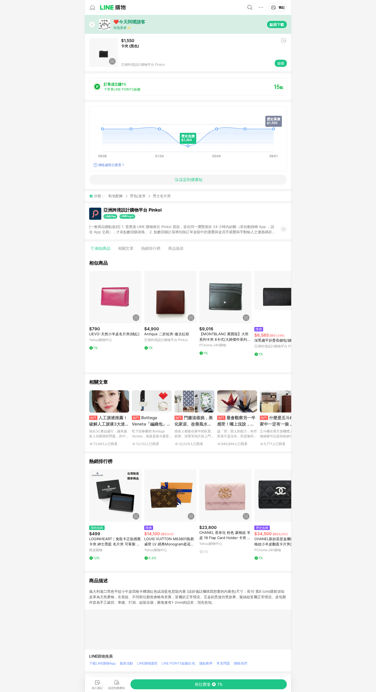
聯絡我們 (240, 663)
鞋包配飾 (115, 196)
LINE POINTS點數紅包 (178, 663)
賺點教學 (205, 663)
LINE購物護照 (147, 663)
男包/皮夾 (138, 196)
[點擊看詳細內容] (115, 297)
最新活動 (126, 663)
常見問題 (223, 663)
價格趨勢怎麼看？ (111, 165)
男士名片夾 (162, 196)
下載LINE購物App (102, 663)
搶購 (280, 63)
